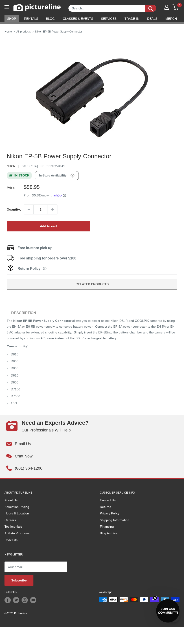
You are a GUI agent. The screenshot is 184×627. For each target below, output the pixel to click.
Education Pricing (16, 507)
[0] (176, 7)
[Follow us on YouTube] (33, 600)
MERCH (171, 18)
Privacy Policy (109, 513)
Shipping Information (114, 520)
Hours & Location (16, 513)
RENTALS (31, 18)
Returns (105, 507)
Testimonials (13, 526)
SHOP (11, 18)
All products (23, 31)
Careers (10, 520)
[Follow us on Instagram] (25, 600)
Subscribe (19, 580)
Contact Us (108, 500)
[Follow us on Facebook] (7, 600)
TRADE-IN (132, 18)
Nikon (11, 166)
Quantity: (14, 209)
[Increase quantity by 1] (52, 209)
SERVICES (108, 18)
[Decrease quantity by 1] (28, 209)
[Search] (150, 8)
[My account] (166, 7)
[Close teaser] (155, 598)
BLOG (50, 18)
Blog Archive (108, 533)
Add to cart (48, 226)
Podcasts (11, 540)
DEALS (152, 18)
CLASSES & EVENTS (78, 18)
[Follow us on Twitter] (16, 600)
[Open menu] (6, 7)
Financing (107, 526)
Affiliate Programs (17, 533)
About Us (11, 500)
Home (8, 31)
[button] (168, 611)
